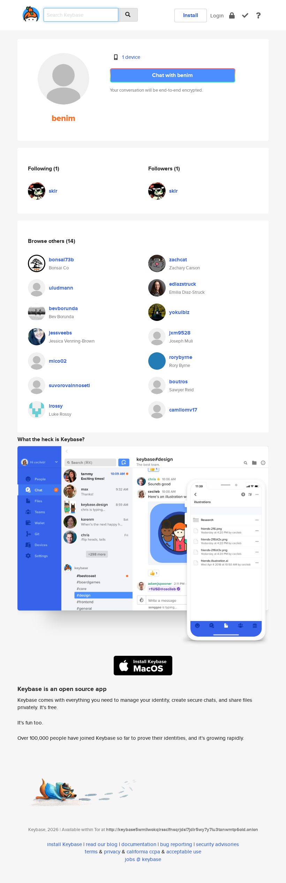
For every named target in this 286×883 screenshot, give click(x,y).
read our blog (102, 844)
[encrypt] (232, 15)
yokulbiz (179, 312)
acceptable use (183, 851)
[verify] (245, 15)
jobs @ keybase (143, 859)
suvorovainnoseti (69, 385)
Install (190, 15)
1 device (131, 57)
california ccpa (143, 851)
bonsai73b (61, 259)
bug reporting (176, 844)
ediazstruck (182, 284)
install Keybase (64, 844)
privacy (112, 851)
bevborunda (63, 308)
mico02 (58, 361)
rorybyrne (180, 357)
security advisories (217, 844)
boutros (178, 381)
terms (91, 851)
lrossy (56, 406)
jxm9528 (179, 333)
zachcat (178, 259)
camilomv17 (183, 410)
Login (217, 15)
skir (53, 191)
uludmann (61, 288)
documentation (138, 844)
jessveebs (60, 333)
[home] (31, 12)
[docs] (258, 15)
